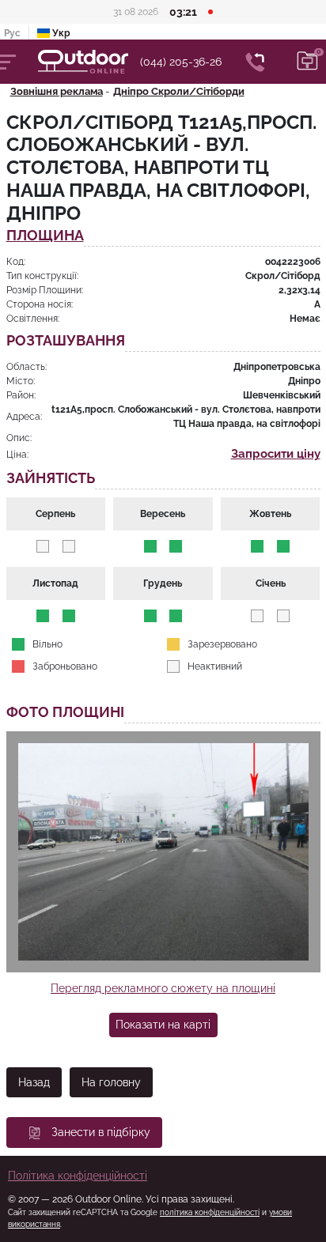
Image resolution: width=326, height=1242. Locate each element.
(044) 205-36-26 (181, 61)
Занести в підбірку (100, 1132)
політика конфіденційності (210, 1212)
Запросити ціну (275, 454)
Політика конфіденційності (77, 1175)
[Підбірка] (308, 62)
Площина (45, 235)
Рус (12, 33)
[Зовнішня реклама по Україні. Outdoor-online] (89, 62)
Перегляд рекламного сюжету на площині (163, 988)
